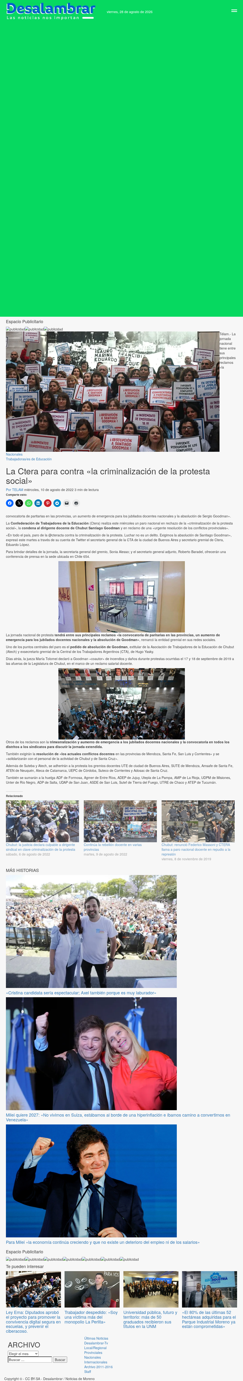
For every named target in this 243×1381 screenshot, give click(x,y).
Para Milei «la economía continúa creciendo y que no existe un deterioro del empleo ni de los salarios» (103, 1242)
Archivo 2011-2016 (98, 1366)
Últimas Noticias (96, 1338)
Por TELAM (15, 489)
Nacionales (14, 454)
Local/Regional (95, 1347)
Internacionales (95, 1362)
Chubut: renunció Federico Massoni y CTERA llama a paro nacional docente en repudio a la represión (196, 849)
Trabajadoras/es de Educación (29, 459)
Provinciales (93, 1352)
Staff (87, 1371)
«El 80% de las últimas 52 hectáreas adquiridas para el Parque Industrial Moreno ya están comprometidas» (209, 1319)
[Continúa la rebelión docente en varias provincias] (120, 821)
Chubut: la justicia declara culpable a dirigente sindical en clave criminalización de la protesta (40, 847)
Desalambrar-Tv (96, 1343)
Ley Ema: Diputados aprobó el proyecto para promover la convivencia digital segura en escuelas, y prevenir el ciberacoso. (33, 1321)
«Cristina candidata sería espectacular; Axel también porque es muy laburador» (81, 992)
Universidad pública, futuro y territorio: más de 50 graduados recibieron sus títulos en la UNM (150, 1319)
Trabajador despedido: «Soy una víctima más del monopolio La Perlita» (91, 1317)
